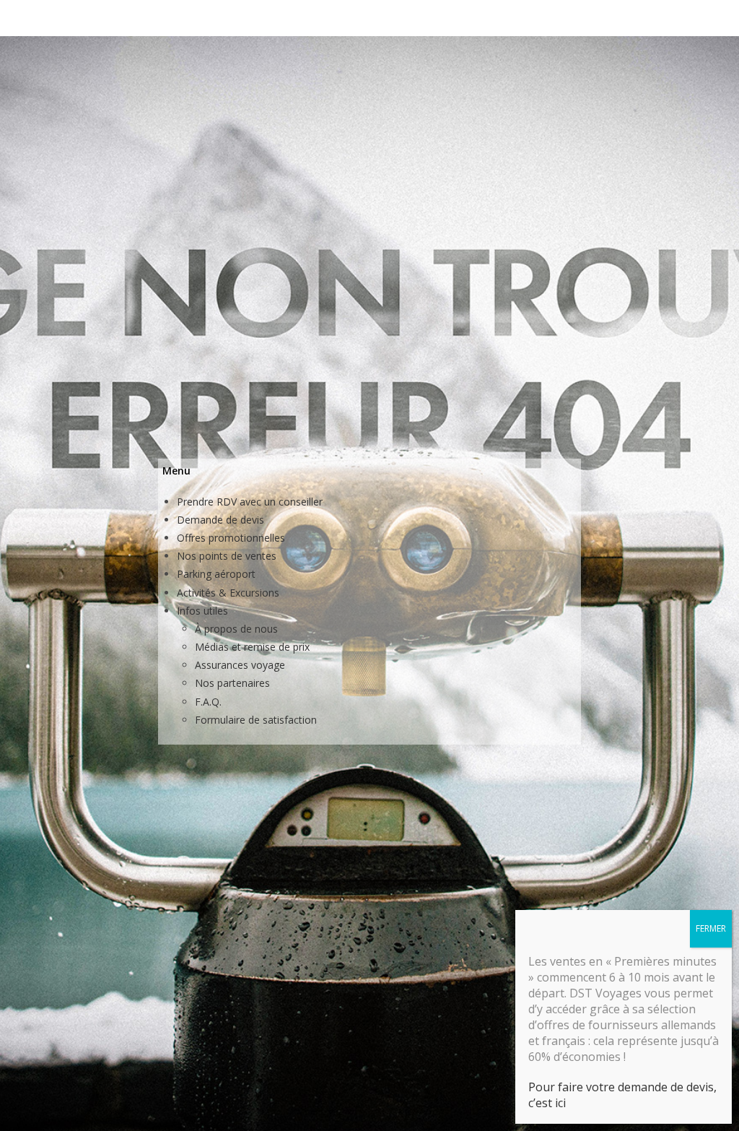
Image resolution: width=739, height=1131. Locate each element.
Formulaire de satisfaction (256, 720)
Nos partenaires (232, 683)
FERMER (711, 928)
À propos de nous (236, 629)
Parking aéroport (216, 574)
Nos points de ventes (226, 556)
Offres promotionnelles (231, 538)
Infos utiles (202, 611)
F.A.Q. (208, 701)
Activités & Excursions (228, 592)
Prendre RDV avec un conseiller (250, 501)
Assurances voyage (240, 665)
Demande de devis (220, 519)
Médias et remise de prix (252, 647)
